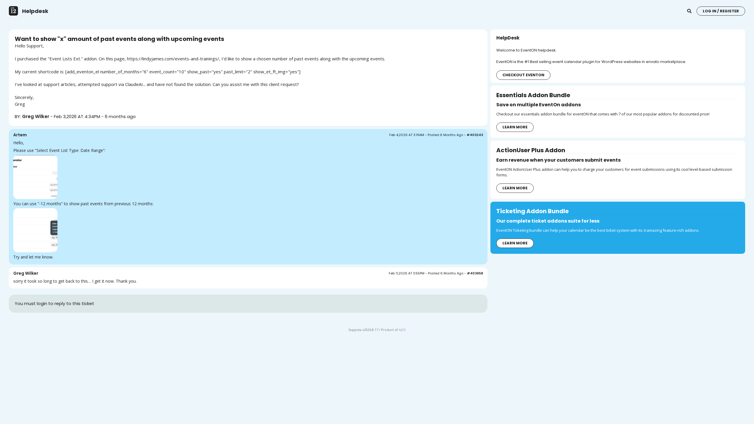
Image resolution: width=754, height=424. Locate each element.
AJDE (402, 329)
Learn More (515, 127)
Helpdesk (35, 11)
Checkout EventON (523, 75)
